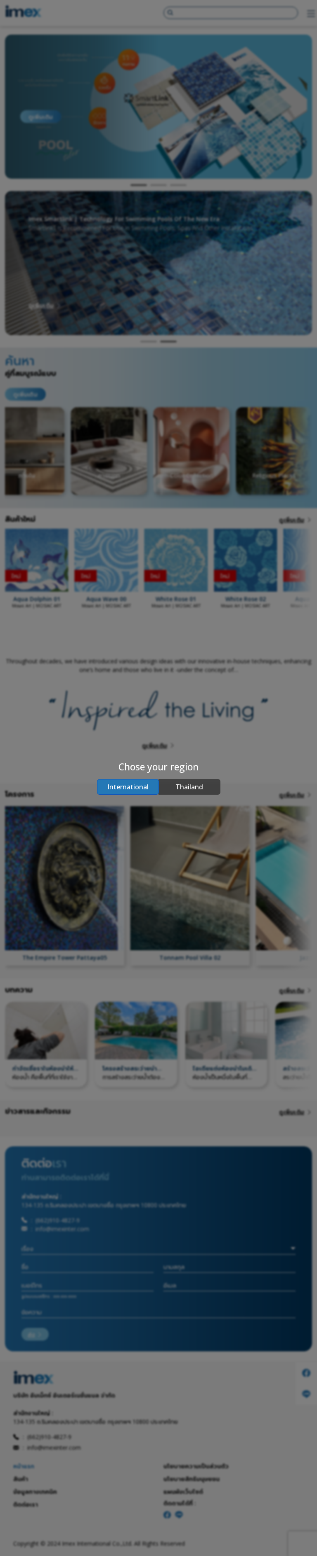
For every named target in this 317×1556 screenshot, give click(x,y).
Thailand (189, 786)
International (128, 786)
